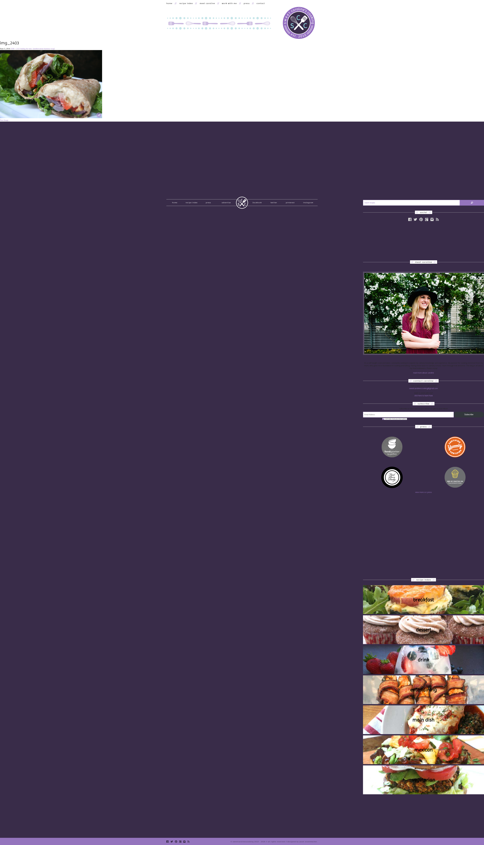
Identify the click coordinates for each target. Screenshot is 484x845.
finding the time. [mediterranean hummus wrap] (37, 49)
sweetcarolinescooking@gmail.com (423, 388)
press (247, 3)
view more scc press (423, 492)
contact (260, 3)
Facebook (257, 203)
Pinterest (290, 203)
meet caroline (207, 3)
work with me (229, 3)
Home (174, 203)
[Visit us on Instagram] (432, 219)
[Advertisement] (423, 241)
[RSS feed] (437, 219)
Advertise (226, 203)
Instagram (308, 203)
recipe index (186, 3)
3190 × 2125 (15, 49)
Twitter (273, 203)
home (169, 3)
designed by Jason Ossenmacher (302, 842)
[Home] (299, 23)
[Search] (472, 203)
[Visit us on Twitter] (415, 219)
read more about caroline (423, 373)
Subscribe (468, 414)
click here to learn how (423, 395)
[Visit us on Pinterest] (421, 219)
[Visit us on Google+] (426, 219)
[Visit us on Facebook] (409, 219)
